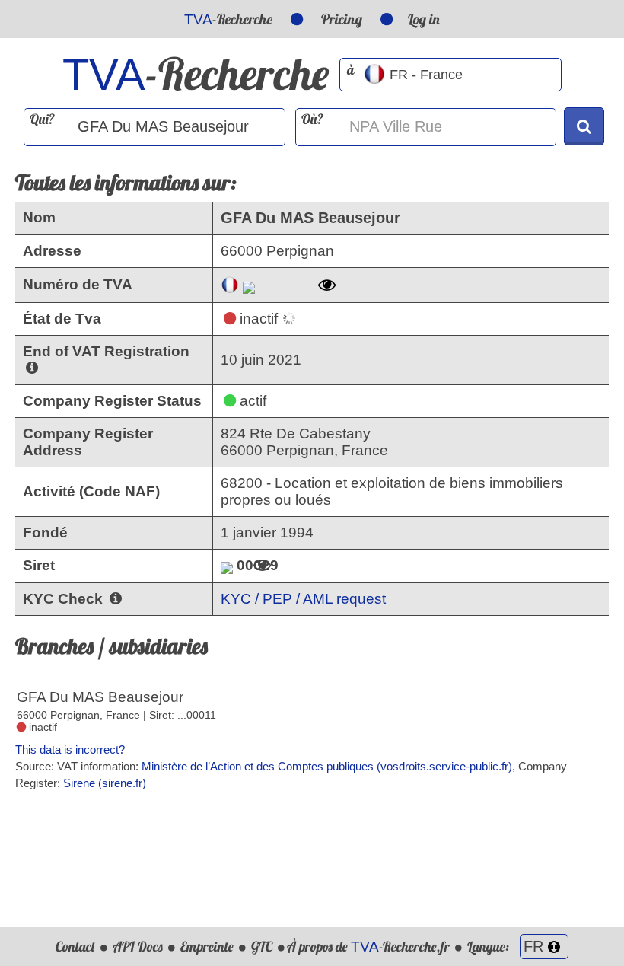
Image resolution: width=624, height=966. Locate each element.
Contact (75, 946)
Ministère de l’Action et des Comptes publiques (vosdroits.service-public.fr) (327, 766)
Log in (424, 19)
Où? (312, 119)
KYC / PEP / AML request (303, 599)
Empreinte (207, 946)
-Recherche (228, 19)
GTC (261, 946)
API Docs (138, 946)
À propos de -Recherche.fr (368, 946)
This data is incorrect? (70, 749)
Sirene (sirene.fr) (104, 782)
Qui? (42, 119)
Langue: (489, 946)
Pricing (341, 19)
